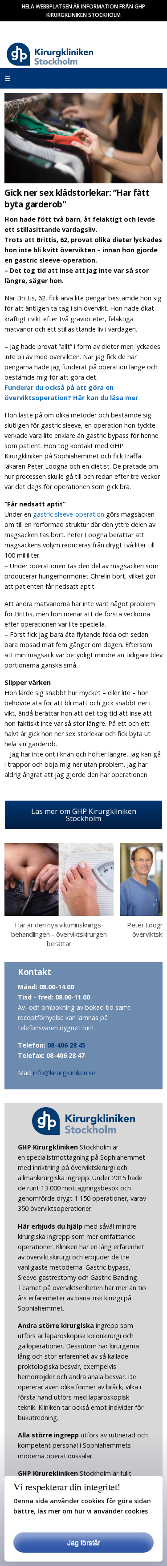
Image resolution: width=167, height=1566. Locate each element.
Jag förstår (83, 1542)
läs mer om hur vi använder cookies (92, 1511)
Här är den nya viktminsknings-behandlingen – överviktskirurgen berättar (58, 934)
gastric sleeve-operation (68, 514)
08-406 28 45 (66, 1045)
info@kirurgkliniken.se (64, 1072)
